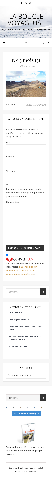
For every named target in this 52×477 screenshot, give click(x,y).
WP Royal (33, 471)
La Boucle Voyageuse (26, 19)
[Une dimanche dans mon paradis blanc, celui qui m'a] (27, 407)
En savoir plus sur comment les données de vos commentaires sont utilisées (21, 270)
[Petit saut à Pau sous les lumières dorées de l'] (13, 407)
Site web (10, 171)
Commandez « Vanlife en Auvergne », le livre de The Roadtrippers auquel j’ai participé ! (25, 451)
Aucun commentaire (36, 104)
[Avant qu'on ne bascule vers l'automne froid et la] (6, 407)
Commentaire (13, 201)
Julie (13, 104)
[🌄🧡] (20, 407)
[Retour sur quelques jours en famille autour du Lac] (41, 407)
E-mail (10, 156)
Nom (9, 142)
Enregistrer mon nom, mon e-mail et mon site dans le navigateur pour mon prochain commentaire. (25, 193)
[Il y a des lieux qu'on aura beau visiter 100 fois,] (34, 407)
